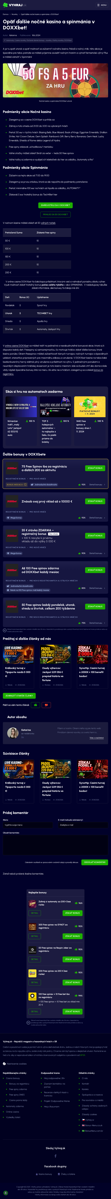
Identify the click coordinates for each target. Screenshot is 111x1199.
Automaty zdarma (15, 1106)
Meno (5, 820)
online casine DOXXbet (17, 345)
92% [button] (83, 484)
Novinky (15, 14)
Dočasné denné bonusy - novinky (39, 40)
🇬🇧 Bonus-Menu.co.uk (92, 1125)
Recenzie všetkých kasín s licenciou (56, 1094)
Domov (6, 14)
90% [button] (83, 553)
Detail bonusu (95, 484)
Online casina (12, 1112)
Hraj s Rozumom (51, 1106)
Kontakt (85, 1083)
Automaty (10, 40)
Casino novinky (20, 40)
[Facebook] (55, 1156)
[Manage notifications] (5, 1193)
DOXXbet (68, 40)
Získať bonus (95, 468)
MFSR (82, 1055)
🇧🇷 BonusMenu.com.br (92, 1131)
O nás (85, 1078)
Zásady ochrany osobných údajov (94, 1107)
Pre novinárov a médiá (92, 1100)
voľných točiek (48, 223)
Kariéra (85, 1089)
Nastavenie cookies (17, 1063)
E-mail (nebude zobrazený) (70, 820)
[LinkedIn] (22, 737)
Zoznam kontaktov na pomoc (54, 1085)
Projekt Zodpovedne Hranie (57, 1101)
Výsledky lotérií (13, 1117)
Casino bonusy (13, 1078)
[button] (25, 484)
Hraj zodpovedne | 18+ (54, 1078)
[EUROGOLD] (32, 927)
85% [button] (83, 588)
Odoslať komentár (94, 862)
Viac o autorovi (97, 737)
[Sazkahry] (32, 973)
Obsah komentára (11, 833)
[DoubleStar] (32, 950)
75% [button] (83, 623)
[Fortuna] (32, 996)
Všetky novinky (58, 40)
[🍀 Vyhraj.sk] (14, 5)
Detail (34, 913)
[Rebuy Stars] (32, 904)
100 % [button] (32, 421)
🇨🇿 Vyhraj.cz (88, 1120)
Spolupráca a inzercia (92, 1094)
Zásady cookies (89, 1114)
